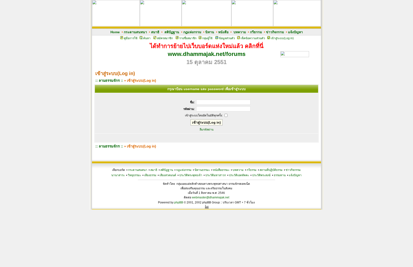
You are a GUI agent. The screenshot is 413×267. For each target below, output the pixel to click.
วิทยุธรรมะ (134, 175)
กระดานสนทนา (135, 32)
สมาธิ (155, 32)
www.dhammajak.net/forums (206, 54)
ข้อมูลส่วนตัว (227, 38)
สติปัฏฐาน (171, 32)
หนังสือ (223, 32)
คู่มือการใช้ (130, 38)
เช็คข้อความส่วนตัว (253, 38)
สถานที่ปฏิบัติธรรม (271, 170)
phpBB (178, 202)
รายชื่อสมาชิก (187, 38)
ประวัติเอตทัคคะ (239, 175)
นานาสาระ (118, 175)
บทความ (240, 32)
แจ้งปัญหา (295, 32)
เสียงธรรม (150, 175)
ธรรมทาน (280, 175)
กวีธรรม (256, 32)
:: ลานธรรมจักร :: (109, 80)
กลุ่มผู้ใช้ (207, 38)
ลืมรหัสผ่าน (206, 129)
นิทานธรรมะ (202, 170)
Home (115, 32)
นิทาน (209, 32)
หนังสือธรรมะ (221, 170)
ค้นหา (147, 38)
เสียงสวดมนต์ (167, 175)
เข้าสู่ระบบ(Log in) (282, 38)
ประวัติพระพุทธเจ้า (190, 175)
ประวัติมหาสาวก (215, 175)
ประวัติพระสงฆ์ (261, 175)
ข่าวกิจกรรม (275, 32)
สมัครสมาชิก (165, 38)
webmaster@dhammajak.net (210, 197)
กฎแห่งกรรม (192, 32)
